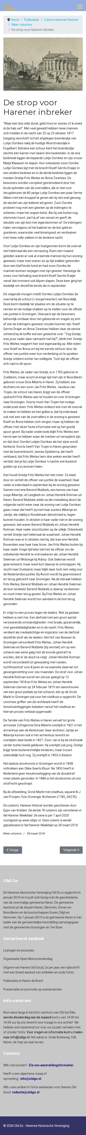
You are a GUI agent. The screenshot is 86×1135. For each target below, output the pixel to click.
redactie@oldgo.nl (25, 1092)
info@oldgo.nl (30, 1078)
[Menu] (80, 6)
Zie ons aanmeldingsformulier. (51, 1065)
